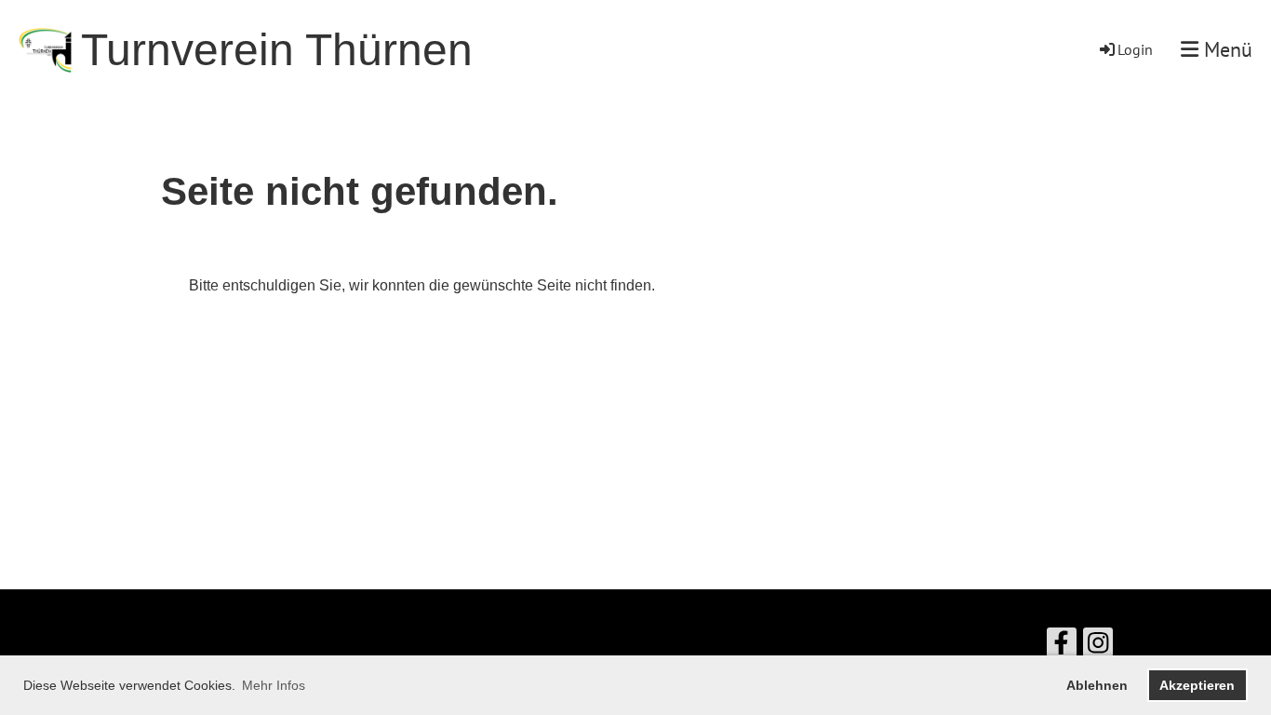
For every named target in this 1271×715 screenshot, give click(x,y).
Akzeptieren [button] (1197, 685)
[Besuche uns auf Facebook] (1062, 647)
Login (1135, 49)
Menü (1225, 49)
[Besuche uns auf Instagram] (1098, 647)
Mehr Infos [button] (273, 685)
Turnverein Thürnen (277, 49)
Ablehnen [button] (1097, 685)
